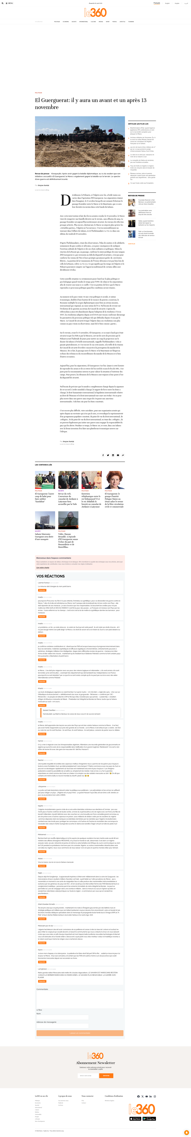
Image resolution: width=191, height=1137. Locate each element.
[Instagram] (155, 1096)
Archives (60, 1105)
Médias (101, 21)
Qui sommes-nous (63, 1100)
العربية (186, 3)
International (83, 21)
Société (74, 21)
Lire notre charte (42, 568)
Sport (108, 21)
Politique (57, 21)
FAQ (83, 1100)
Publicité (60, 1103)
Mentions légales (109, 1100)
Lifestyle (122, 21)
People (115, 21)
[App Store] (135, 1118)
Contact (84, 1103)
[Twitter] (142, 1096)
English (167, 3)
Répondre (42, 590)
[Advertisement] (59, 54)
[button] (186, 1132)
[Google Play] (149, 1118)
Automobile (38, 1114)
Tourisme (131, 21)
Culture (93, 21)
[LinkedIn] (151, 1096)
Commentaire (42, 989)
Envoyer (106, 1075)
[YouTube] (146, 1096)
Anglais (177, 3)
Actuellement (38, 21)
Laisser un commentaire (80, 1033)
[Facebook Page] (138, 1096)
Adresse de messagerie (46, 1022)
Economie (66, 21)
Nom (39, 1014)
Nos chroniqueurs (40, 1121)
